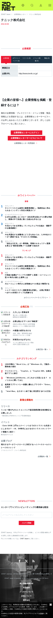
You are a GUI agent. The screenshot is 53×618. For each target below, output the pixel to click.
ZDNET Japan (5, 14)
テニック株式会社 (35, 14)
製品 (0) (47, 58)
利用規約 (26, 588)
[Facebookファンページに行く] (19, 561)
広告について (26, 596)
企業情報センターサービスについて (26, 138)
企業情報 (6, 58)
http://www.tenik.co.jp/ (28, 73)
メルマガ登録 (26, 523)
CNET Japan (24, 538)
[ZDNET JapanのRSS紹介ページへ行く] (33, 561)
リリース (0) (26, 58)
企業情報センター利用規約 (24, 143)
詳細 (41, 613)
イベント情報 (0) (36, 59)
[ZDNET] (8, 5)
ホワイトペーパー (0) (16, 59)
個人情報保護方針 (26, 583)
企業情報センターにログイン (26, 132)
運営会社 (26, 600)
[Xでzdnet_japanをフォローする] (26, 561)
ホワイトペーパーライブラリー (36, 298)
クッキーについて (26, 592)
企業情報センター (20, 14)
